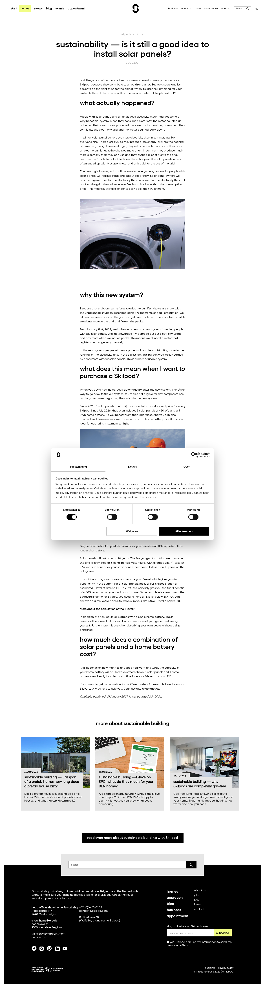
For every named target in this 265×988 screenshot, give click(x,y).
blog (49, 8)
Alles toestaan (184, 531)
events (60, 8)
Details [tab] (132, 466)
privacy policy (225, 967)
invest (198, 904)
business (173, 8)
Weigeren (132, 531)
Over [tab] (187, 466)
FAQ (196, 899)
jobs (196, 895)
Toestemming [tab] (78, 466)
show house (211, 8)
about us (186, 8)
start (14, 8)
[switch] (112, 517)
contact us (152, 688)
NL (256, 8)
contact (225, 8)
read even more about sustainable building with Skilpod (132, 837)
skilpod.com (128, 34)
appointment (76, 8)
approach (175, 897)
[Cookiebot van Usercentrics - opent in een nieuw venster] (194, 454)
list (128, 894)
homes (25, 8)
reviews (38, 8)
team (198, 8)
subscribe (222, 932)
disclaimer (210, 967)
